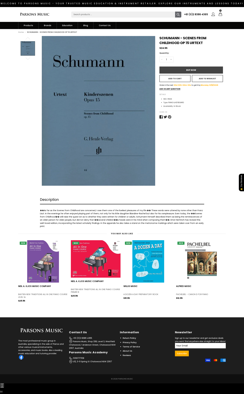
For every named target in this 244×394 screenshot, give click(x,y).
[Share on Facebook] (161, 117)
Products (28, 25)
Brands (47, 25)
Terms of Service (131, 346)
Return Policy (129, 338)
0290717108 (78, 358)
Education (67, 25)
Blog (85, 25)
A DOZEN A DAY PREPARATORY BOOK (88, 294)
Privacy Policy (130, 342)
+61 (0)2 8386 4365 (196, 14)
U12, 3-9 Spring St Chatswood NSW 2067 (92, 361)
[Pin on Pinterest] (169, 117)
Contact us (105, 25)
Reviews (127, 355)
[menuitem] (28, 25)
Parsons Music (125, 378)
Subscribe (182, 353)
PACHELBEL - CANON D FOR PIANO (139, 294)
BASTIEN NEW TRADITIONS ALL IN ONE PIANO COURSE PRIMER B (42, 291)
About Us (127, 351)
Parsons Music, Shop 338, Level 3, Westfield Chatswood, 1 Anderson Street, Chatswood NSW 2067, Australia (92, 345)
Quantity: (164, 53)
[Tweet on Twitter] (165, 117)
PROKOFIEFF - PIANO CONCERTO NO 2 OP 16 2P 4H (200, 294)
